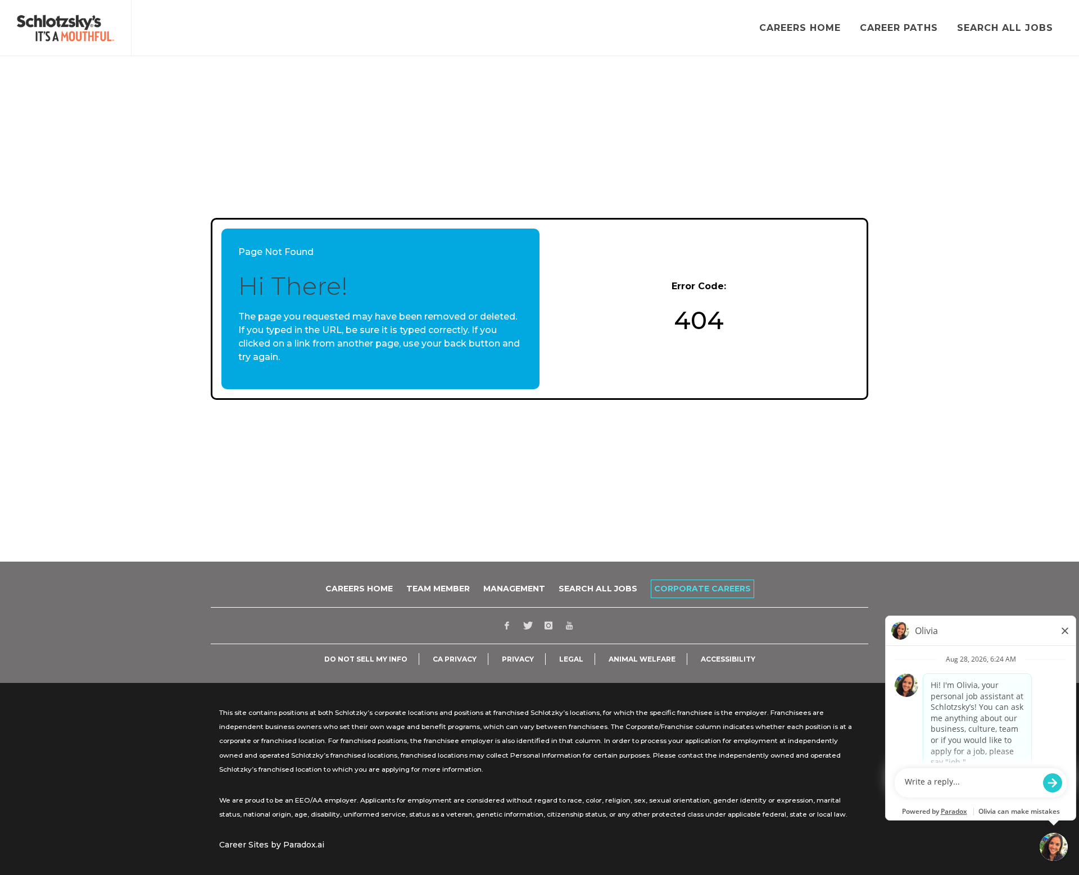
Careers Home (359, 589)
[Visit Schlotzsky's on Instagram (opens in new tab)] (548, 626)
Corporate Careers (702, 589)
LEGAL (571, 659)
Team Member (438, 589)
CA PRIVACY (455, 659)
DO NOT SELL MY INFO (365, 659)
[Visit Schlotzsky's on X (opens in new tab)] (528, 626)
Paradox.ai (303, 845)
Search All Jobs (598, 589)
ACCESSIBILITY (728, 659)
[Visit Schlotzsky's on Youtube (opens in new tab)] (569, 626)
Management (514, 589)
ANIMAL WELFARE (642, 659)
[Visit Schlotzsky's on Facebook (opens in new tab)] (507, 626)
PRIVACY (518, 659)
